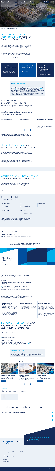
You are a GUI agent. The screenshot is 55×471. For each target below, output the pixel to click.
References (13, 454)
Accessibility (50, 469)
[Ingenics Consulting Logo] (4, 1)
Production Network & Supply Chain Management (6, 454)
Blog (21, 449)
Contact (13, 456)
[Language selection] (53, 2)
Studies (21, 453)
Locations (13, 451)
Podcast (21, 451)
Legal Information (22, 468)
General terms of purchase (42, 468)
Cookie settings (4, 469)
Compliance (30, 468)
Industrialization (5, 459)
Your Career (30, 1)
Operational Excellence (6, 461)
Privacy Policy (26, 468)
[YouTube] (19, 441)
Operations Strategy (5, 462)
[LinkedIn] (17, 441)
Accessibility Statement (49, 468)
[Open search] (51, 2)
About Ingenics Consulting (15, 449)
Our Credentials (14, 453)
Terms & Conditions (35, 468)
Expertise (2, 28)
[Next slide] (30, 130)
